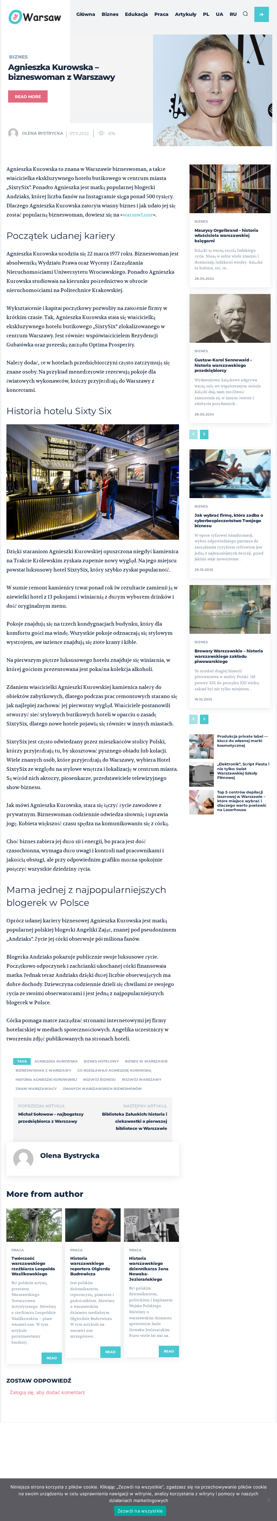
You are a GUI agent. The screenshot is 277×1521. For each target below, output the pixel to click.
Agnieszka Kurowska (56, 1061)
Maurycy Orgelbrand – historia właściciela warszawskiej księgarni (226, 235)
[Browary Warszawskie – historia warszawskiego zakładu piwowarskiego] (230, 609)
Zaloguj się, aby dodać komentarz (47, 1392)
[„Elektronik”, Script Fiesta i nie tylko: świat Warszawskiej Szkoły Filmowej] (201, 774)
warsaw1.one (138, 214)
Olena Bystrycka (42, 133)
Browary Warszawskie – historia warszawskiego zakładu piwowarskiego (229, 656)
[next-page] (204, 434)
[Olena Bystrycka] (14, 133)
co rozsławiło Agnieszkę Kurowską (114, 1070)
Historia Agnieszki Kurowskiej (46, 1079)
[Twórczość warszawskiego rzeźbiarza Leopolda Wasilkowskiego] (34, 1225)
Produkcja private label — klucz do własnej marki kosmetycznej (242, 740)
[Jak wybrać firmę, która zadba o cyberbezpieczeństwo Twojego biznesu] (230, 473)
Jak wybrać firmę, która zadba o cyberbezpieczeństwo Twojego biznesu (229, 520)
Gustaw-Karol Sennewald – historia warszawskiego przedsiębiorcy (223, 365)
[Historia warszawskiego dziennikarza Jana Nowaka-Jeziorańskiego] (151, 1225)
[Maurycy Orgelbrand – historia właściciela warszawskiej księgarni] (230, 188)
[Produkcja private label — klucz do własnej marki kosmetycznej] (201, 746)
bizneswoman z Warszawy (43, 1070)
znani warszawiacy (36, 1089)
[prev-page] (193, 434)
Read (52, 1358)
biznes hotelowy (101, 1061)
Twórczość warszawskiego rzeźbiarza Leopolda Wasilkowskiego (33, 1266)
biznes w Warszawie (146, 1061)
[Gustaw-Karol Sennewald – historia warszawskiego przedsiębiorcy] (230, 318)
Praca (17, 1250)
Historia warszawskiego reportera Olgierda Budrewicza (90, 1266)
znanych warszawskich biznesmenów (102, 1089)
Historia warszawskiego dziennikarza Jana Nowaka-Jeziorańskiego (149, 1269)
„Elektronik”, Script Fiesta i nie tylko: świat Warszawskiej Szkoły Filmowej (243, 771)
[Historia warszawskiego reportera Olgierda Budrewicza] (93, 1225)
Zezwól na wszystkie (140, 1511)
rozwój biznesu (99, 1079)
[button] (245, 13)
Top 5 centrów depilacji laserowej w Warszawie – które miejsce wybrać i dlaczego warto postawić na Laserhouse (242, 801)
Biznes (18, 56)
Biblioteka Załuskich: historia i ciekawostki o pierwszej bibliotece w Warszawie (134, 1121)
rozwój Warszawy (141, 1079)
